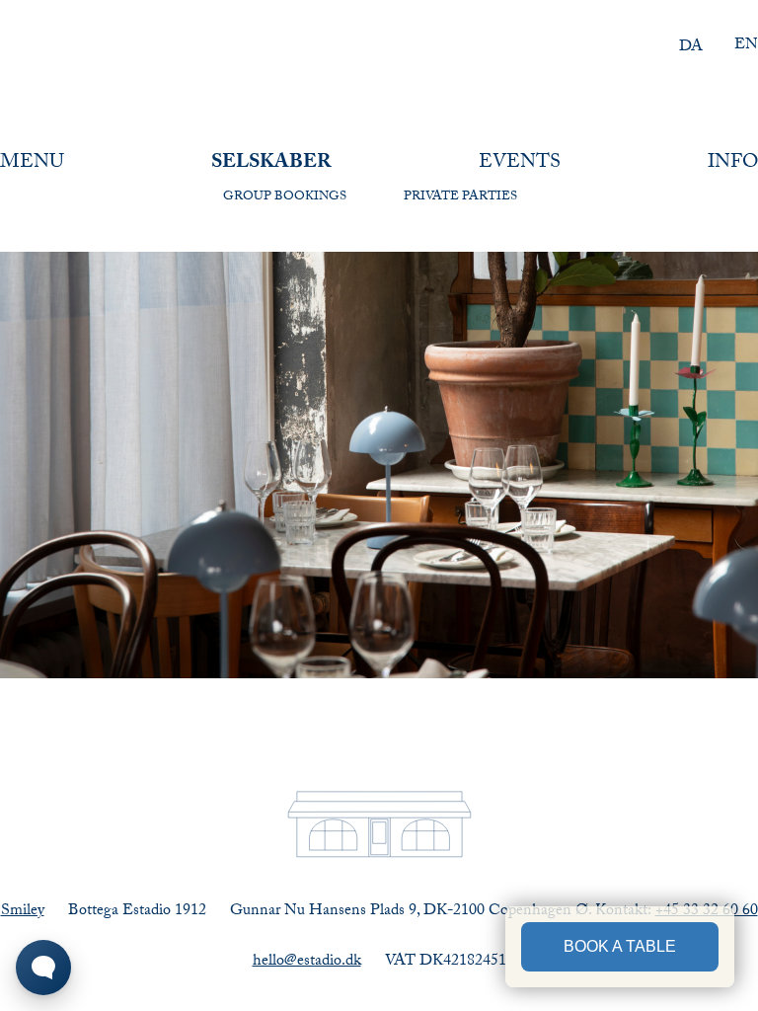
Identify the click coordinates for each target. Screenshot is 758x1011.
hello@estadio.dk (307, 962)
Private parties (460, 197)
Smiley (22, 911)
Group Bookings (284, 197)
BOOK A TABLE (620, 946)
